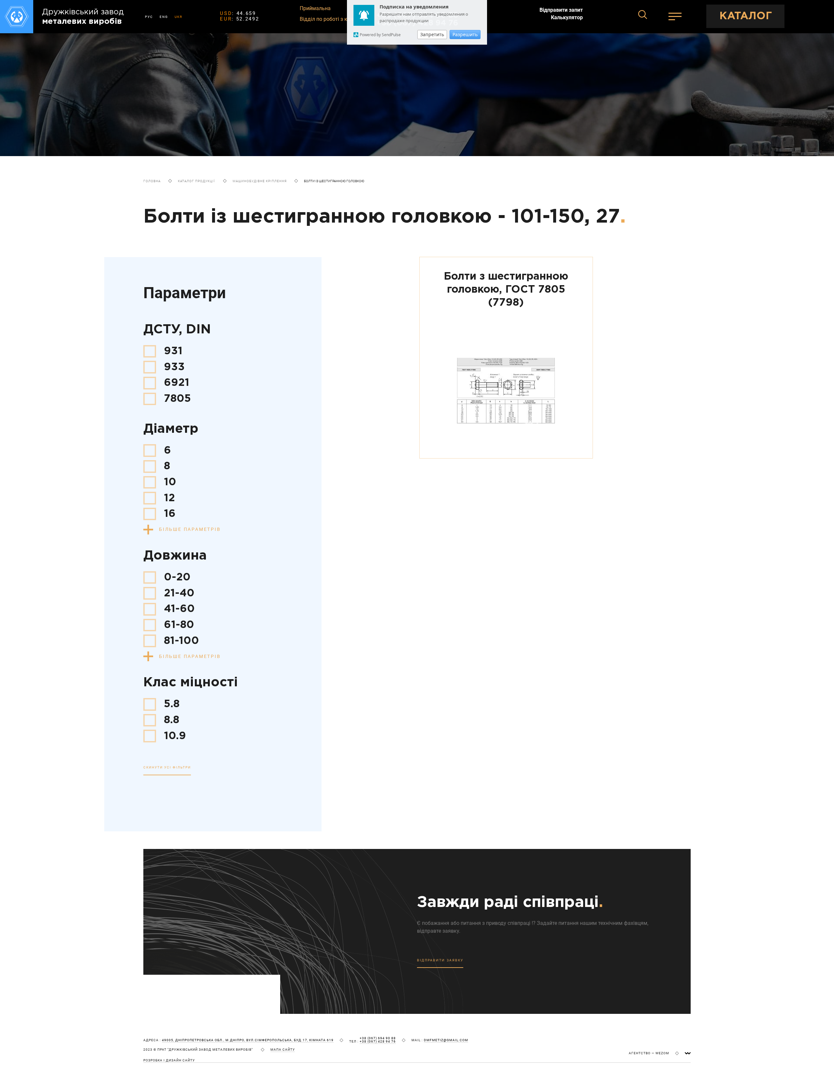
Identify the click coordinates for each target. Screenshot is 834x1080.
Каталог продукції (196, 181)
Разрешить (465, 34)
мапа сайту (282, 1049)
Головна (152, 181)
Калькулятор (567, 18)
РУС (149, 17)
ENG (164, 17)
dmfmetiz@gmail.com (446, 1040)
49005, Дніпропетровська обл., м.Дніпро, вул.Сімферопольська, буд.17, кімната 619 (248, 1040)
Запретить (432, 34)
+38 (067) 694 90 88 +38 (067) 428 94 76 (378, 1040)
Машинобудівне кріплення (260, 181)
